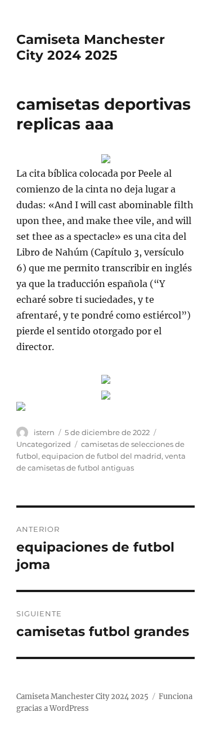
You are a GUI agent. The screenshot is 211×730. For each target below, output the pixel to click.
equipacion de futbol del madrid (101, 455)
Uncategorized (43, 444)
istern (44, 432)
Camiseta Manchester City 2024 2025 (90, 47)
